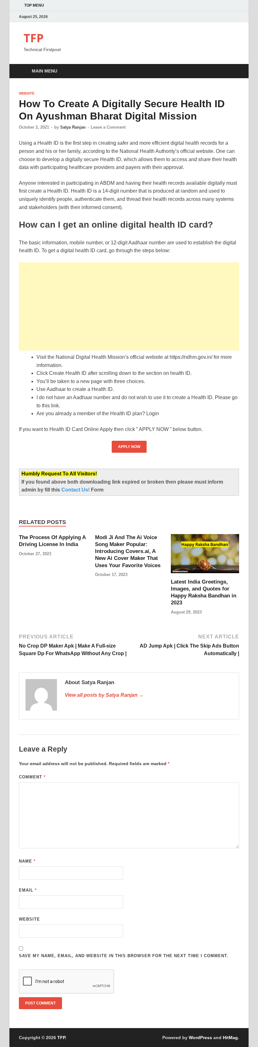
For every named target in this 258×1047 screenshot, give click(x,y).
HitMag (230, 1037)
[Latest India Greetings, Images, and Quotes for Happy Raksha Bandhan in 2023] (205, 556)
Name (27, 861)
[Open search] (233, 71)
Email (28, 890)
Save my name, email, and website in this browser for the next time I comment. (123, 955)
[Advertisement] (129, 306)
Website (26, 93)
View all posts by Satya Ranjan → (104, 695)
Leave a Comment (108, 127)
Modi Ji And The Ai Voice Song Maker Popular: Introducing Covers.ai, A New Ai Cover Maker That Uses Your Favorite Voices (127, 551)
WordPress (200, 1037)
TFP (34, 38)
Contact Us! (76, 489)
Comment (32, 777)
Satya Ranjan (73, 127)
